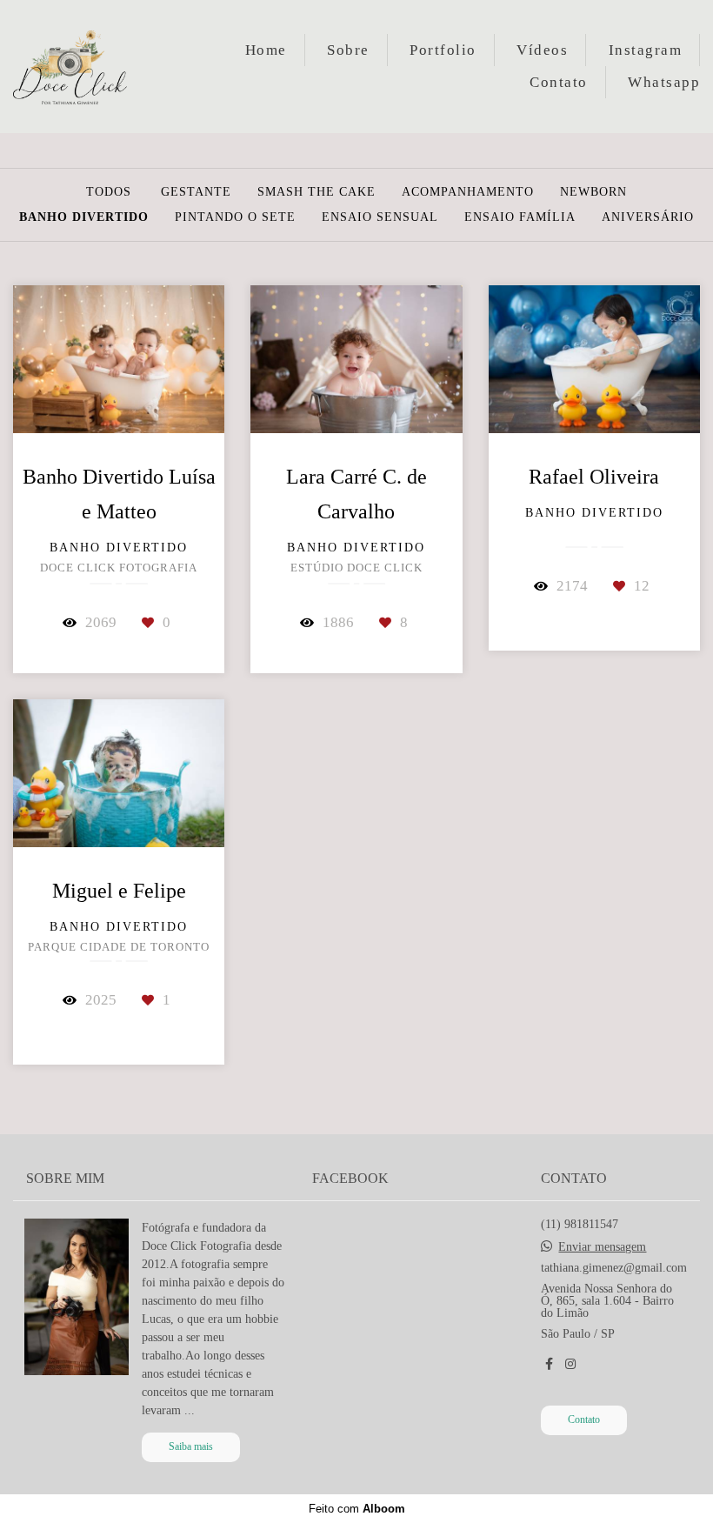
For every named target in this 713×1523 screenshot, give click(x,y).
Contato (559, 82)
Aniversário (648, 217)
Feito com (357, 1508)
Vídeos (542, 50)
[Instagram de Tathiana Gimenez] (570, 1364)
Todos (108, 192)
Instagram (646, 50)
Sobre (348, 50)
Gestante (196, 192)
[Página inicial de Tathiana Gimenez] (87, 66)
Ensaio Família (520, 217)
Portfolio (443, 50)
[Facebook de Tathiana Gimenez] (549, 1364)
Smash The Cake (316, 192)
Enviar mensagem (602, 1247)
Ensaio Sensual (380, 217)
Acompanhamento (468, 192)
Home (266, 50)
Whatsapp (664, 82)
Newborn (593, 192)
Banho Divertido (84, 217)
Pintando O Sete (235, 217)
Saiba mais (191, 1447)
